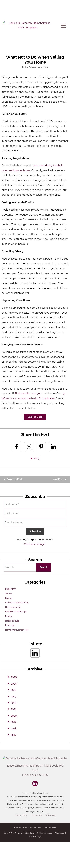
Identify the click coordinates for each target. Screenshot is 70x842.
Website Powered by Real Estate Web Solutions (35, 828)
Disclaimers (60, 833)
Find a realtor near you (28, 393)
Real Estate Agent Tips (16, 611)
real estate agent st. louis (17, 602)
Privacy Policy (21, 815)
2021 (13, 709)
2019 (13, 722)
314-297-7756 (40, 774)
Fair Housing (50, 815)
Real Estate (10, 589)
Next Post (58, 479)
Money (8, 616)
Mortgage (9, 625)
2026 (14, 677)
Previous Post (14, 479)
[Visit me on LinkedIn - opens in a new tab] (35, 653)
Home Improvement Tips (17, 630)
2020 (14, 715)
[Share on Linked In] (53, 446)
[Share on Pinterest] (41, 446)
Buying (8, 598)
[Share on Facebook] (16, 446)
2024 (14, 690)
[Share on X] (28, 446)
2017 (13, 734)
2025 (14, 683)
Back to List (34, 417)
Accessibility (36, 815)
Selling (35, 458)
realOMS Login (35, 836)
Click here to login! (35, 544)
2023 (14, 696)
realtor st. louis (12, 621)
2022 (13, 702)
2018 (13, 728)
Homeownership (13, 607)
